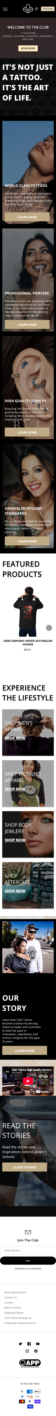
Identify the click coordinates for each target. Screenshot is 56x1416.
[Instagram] (27, 1351)
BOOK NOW (47, 9)
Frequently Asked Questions (20, 1323)
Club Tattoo (34, 1383)
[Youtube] (37, 1344)
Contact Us (10, 1297)
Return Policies (12, 1307)
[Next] (49, 628)
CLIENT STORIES (24, 1167)
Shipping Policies (13, 1312)
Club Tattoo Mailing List (18, 1318)
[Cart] (36, 9)
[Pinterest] (35, 1351)
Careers (8, 1302)
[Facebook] (29, 1344)
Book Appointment (15, 1292)
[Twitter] (20, 1344)
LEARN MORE (27, 217)
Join (28, 1260)
